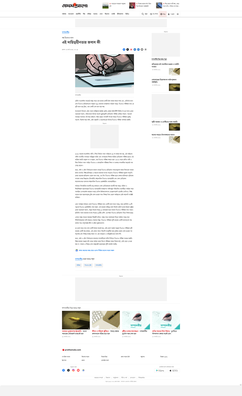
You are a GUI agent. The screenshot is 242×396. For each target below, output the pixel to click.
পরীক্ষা (78, 265)
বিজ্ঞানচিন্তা (104, 357)
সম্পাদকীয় (65, 32)
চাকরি (113, 14)
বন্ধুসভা (143, 357)
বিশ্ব (84, 14)
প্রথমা (83, 360)
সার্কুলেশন (115, 378)
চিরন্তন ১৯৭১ (163, 357)
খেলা (101, 14)
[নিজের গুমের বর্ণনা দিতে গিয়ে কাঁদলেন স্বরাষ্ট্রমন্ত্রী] (132, 5)
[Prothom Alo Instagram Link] (74, 370)
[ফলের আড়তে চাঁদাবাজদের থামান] (174, 140)
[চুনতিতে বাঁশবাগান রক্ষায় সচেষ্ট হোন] (166, 320)
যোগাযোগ (132, 378)
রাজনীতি (78, 14)
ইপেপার (64, 360)
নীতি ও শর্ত (124, 378)
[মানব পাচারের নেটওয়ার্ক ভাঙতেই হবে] (76, 320)
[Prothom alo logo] (71, 350)
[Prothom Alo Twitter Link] (69, 370)
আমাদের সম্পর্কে (98, 378)
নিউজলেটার (141, 378)
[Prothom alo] (75, 5)
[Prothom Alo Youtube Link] (79, 370)
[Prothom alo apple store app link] (174, 370)
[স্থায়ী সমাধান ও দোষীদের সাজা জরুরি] (174, 127)
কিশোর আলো (85, 357)
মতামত (95, 14)
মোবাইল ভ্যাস (105, 360)
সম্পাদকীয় (99, 265)
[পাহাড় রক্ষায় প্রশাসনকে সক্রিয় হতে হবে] (106, 320)
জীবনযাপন (120, 14)
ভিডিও (127, 14)
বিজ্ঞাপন (108, 378)
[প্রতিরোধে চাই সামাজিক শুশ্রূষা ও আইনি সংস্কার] (174, 72)
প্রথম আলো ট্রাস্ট (125, 357)
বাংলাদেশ (71, 14)
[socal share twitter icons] (128, 50)
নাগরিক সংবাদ (66, 357)
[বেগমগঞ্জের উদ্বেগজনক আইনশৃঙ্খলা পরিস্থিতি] (174, 87)
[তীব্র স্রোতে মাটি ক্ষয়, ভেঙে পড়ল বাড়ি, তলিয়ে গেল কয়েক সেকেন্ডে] (159, 5)
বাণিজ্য (89, 14)
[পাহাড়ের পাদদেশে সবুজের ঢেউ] (105, 5)
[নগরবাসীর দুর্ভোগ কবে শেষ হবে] (136, 320)
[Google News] (83, 371)
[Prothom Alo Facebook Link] (64, 370)
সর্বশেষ (64, 14)
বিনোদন (107, 14)
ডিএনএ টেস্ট (88, 265)
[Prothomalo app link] (160, 370)
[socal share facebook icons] (124, 50)
